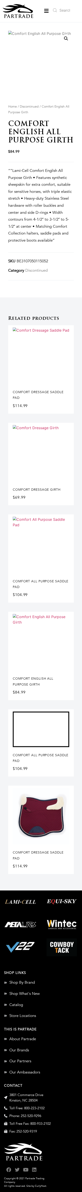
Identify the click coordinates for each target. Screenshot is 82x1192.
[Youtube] (25, 1169)
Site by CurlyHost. (36, 1186)
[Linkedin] (34, 1169)
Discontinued (29, 106)
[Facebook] (8, 1169)
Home (12, 106)
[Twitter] (17, 1169)
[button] (46, 11)
